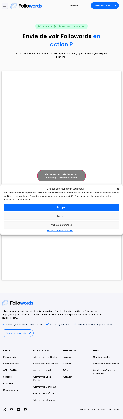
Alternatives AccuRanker (45, 363)
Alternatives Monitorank (45, 386)
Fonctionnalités (11, 363)
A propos (67, 357)
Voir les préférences (61, 224)
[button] (117, 188)
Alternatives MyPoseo (44, 393)
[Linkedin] (18, 409)
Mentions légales (101, 357)
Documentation (11, 390)
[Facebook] (25, 409)
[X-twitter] (5, 409)
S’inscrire (7, 376)
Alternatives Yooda (42, 370)
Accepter (61, 207)
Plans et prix (9, 357)
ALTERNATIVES (41, 350)
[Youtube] (11, 409)
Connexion (8, 383)
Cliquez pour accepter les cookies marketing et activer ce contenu (62, 176)
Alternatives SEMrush (44, 400)
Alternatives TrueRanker (45, 357)
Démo (66, 370)
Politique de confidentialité (60, 230)
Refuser (61, 216)
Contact (67, 363)
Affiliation (67, 376)
